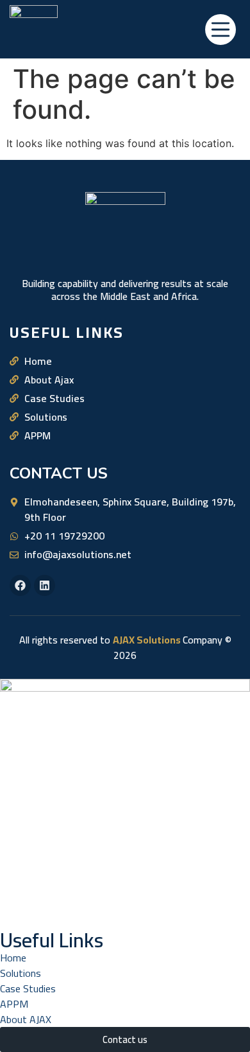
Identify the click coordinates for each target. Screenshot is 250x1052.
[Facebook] (20, 585)
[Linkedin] (44, 585)
